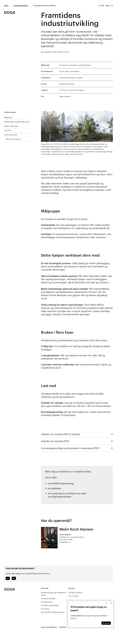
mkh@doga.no (65, 542)
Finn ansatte (73, 596)
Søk (102, 5)
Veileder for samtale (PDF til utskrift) (60, 434)
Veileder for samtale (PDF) (55, 441)
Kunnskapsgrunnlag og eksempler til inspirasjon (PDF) (70, 448)
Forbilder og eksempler (50, 605)
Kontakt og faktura (76, 592)
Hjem (6, 5)
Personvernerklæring (49, 627)
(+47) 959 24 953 (66, 539)
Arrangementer (47, 602)
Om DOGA (45, 609)
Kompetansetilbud (21, 5)
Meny (108, 5)
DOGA (9, 589)
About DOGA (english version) (52, 612)
